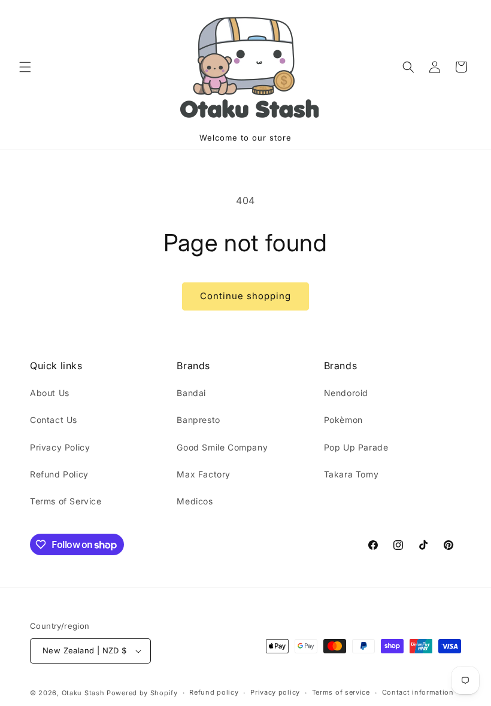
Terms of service (341, 692)
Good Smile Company (222, 447)
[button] (25, 67)
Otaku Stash (83, 693)
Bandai (191, 393)
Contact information (418, 692)
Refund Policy (59, 474)
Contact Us (53, 420)
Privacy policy (275, 692)
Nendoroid (346, 393)
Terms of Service (66, 501)
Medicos (195, 501)
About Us (49, 393)
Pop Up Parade (356, 447)
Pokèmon (343, 420)
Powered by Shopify (142, 693)
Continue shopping (245, 296)
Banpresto (198, 420)
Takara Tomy (351, 474)
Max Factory (204, 474)
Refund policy (213, 692)
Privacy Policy (60, 447)
